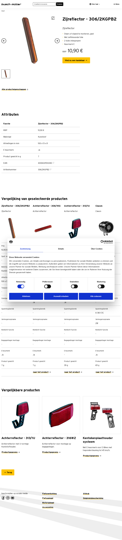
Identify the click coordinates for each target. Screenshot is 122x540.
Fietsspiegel (47, 498)
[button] (3, 40)
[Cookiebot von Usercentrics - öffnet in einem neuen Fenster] (102, 242)
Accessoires (47, 507)
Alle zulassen (95, 296)
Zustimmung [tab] (25, 249)
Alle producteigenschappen (14, 89)
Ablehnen (26, 296)
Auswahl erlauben (61, 296)
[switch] (47, 286)
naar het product (40, 372)
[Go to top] (114, 532)
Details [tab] (61, 249)
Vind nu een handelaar (75, 60)
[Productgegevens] (20, 415)
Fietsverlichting (49, 494)
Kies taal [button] (95, 4)
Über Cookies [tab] (96, 249)
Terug (9, 472)
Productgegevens (10, 452)
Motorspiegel (48, 503)
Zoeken (59, 4)
